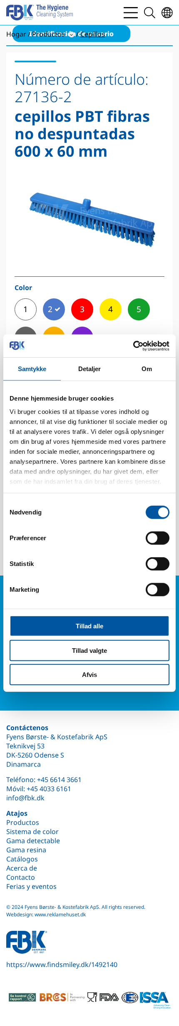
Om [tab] (147, 368)
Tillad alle (89, 626)
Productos (22, 822)
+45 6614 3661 (59, 779)
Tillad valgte (89, 650)
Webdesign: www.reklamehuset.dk (46, 914)
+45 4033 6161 (49, 788)
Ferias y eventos (31, 886)
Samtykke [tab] (32, 368)
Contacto (20, 877)
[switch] (157, 538)
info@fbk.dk (25, 797)
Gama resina (26, 849)
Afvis (89, 674)
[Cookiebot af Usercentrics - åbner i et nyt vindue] (133, 345)
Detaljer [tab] (89, 368)
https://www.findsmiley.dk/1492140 (61, 964)
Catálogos (22, 859)
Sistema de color (32, 831)
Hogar (16, 34)
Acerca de (21, 868)
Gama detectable (33, 840)
